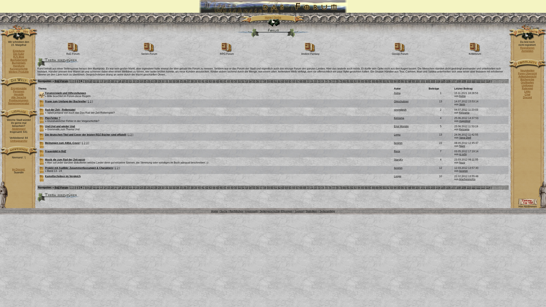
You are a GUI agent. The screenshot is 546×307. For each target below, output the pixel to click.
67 (297, 81)
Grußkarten (527, 82)
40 (199, 81)
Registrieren (527, 47)
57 (261, 81)
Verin (462, 104)
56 (257, 81)
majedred (464, 121)
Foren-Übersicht (527, 73)
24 (141, 81)
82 (351, 81)
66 (293, 81)
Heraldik (19, 94)
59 (268, 81)
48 (228, 81)
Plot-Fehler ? (52, 118)
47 (224, 81)
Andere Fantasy (310, 53)
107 (453, 81)
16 (112, 81)
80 (344, 81)
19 (123, 81)
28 (155, 81)
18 (119, 81)
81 (348, 81)
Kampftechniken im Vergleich (63, 176)
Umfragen (527, 85)
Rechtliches (236, 211)
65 (290, 81)
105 (443, 81)
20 (126, 81)
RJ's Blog (18, 56)
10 (90, 81)
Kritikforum (475, 53)
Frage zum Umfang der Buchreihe (65, 101)
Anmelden (527, 50)
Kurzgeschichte (19, 68)
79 (340, 81)
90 (380, 81)
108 (458, 81)
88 (373, 81)
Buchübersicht (18, 59)
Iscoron (398, 143)
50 (235, 81)
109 (464, 81)
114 (488, 81)
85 (362, 81)
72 (315, 81)
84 (358, 81)
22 (134, 81)
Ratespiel (527, 88)
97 (406, 81)
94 (395, 81)
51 (239, 81)
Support (299, 211)
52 (242, 81)
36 (184, 81)
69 (304, 81)
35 (181, 81)
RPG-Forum (227, 53)
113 (483, 81)
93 (391, 81)
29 (159, 81)
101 (423, 81)
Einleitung (19, 50)
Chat (527, 94)
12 (97, 81)
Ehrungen (287, 211)
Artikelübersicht (527, 76)
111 (474, 81)
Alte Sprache (18, 97)
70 (308, 81)
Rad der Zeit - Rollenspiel (60, 109)
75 (326, 81)
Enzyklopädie (19, 88)
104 (438, 81)
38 (192, 81)
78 (337, 81)
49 (232, 81)
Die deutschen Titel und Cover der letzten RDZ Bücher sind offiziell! (85, 134)
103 (433, 81)
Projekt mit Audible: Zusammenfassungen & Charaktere (79, 168)
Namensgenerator (18, 103)
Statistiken (312, 211)
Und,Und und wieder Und (60, 126)
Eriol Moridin (401, 126)
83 (355, 81)
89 (377, 81)
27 (152, 81)
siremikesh (400, 109)
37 (188, 81)
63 (282, 81)
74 (322, 81)
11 (94, 81)
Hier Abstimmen (527, 206)
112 (478, 81)
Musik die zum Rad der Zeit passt (65, 159)
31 (166, 81)
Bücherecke (527, 79)
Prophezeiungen (18, 100)
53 (246, 81)
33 (174, 81)
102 (428, 81)
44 (213, 81)
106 (448, 81)
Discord (527, 97)
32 (170, 81)
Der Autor (18, 53)
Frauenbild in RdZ (55, 151)
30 (163, 81)
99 (413, 81)
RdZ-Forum (73, 53)
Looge (397, 176)
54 (250, 81)
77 (333, 81)
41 (203, 81)
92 (387, 81)
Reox (397, 151)
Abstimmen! (19, 128)
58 (264, 81)
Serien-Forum (149, 53)
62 (279, 81)
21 (130, 81)
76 (329, 81)
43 (210, 81)
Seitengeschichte (270, 211)
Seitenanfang (327, 211)
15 (108, 81)
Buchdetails (19, 62)
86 (366, 81)
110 (469, 81)
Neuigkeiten (527, 70)
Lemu (397, 134)
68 (300, 81)
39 (195, 81)
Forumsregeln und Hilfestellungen (65, 93)
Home (268, 17)
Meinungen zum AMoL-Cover (62, 143)
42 (206, 81)
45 (217, 81)
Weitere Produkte (19, 71)
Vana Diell (465, 137)
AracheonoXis (467, 179)
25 (145, 81)
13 (101, 81)
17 (116, 81)
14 (105, 81)
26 (148, 81)
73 (319, 81)
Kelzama (464, 112)
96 (402, 81)
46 (221, 81)
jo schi (463, 154)
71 (311, 81)
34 (177, 81)
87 (369, 81)
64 (286, 81)
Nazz (462, 146)
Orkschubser (401, 101)
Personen (18, 91)
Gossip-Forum (400, 53)
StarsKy (398, 159)
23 (137, 81)
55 (253, 81)
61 (275, 81)
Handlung (19, 65)
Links (527, 91)
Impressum (251, 211)
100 (417, 81)
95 (398, 81)
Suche (277, 17)
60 (271, 81)
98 (409, 81)
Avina (397, 93)
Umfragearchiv (18, 140)
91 (384, 81)
